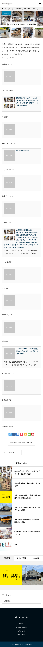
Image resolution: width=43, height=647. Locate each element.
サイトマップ (21, 634)
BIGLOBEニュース (22, 151)
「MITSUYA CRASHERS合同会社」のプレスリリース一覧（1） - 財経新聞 (27, 351)
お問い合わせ (21, 631)
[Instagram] (16, 617)
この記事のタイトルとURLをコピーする (22, 443)
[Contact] (23, 617)
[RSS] (27, 617)
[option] (11, 575)
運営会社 (21, 623)
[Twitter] (20, 617)
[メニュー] (39, 3)
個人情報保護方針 (21, 627)
